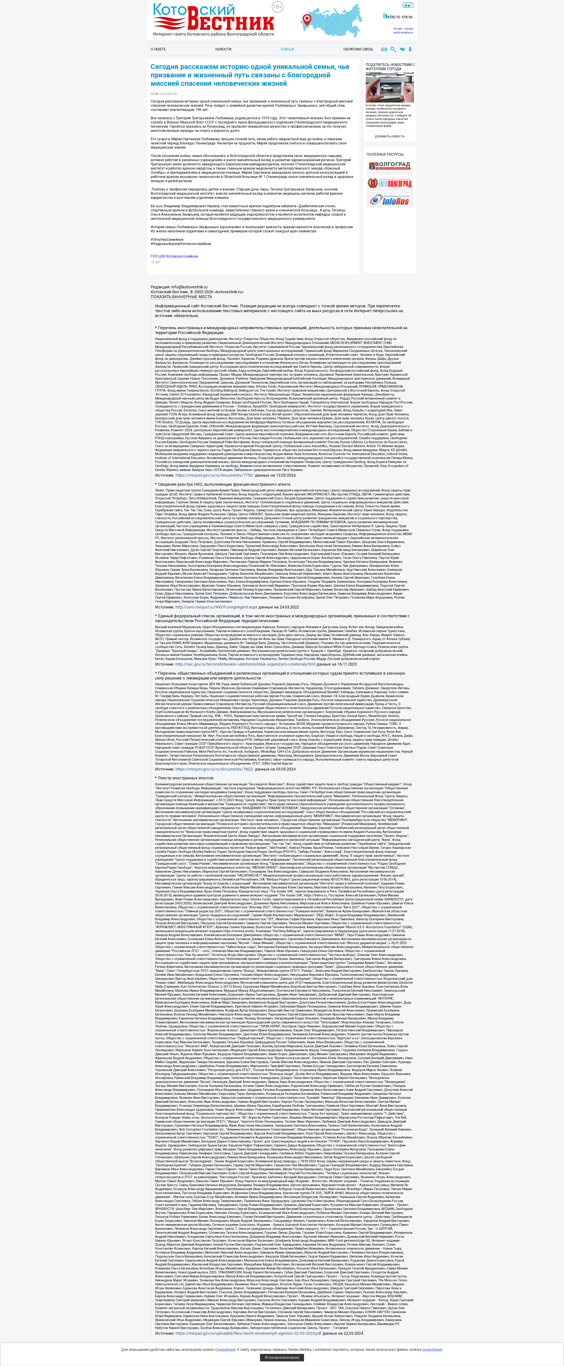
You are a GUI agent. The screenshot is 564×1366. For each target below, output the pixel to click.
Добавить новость (390, 136)
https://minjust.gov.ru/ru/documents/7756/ (215, 475)
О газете (158, 49)
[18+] (211, 23)
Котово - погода (403, 28)
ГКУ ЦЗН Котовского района (174, 256)
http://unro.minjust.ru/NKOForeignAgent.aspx (216, 607)
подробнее (225, 1349)
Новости (223, 49)
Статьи (287, 49)
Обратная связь (358, 49)
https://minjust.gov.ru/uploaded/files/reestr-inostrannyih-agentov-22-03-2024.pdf (248, 1333)
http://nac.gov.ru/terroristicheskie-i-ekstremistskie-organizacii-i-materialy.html (245, 664)
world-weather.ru (403, 32)
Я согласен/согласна (282, 1357)
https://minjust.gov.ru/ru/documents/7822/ (215, 769)
